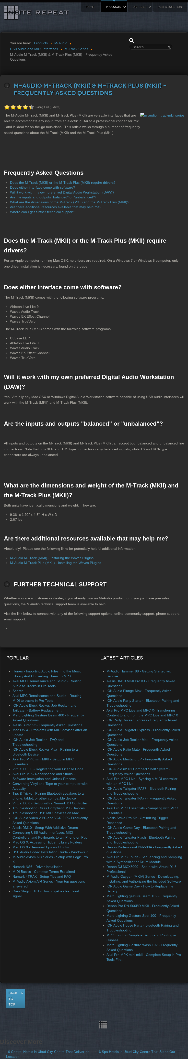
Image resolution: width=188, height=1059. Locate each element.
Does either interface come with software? (42, 187)
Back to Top (13, 998)
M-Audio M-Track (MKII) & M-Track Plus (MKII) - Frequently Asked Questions (90, 89)
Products (113, 7)
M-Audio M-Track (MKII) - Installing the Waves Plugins (52, 558)
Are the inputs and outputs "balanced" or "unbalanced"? (53, 197)
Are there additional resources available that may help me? (55, 207)
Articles (139, 7)
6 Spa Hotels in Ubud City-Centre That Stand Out (137, 1052)
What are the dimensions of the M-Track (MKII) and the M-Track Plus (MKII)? (69, 202)
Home (90, 7)
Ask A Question (170, 7)
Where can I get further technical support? (42, 212)
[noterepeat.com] (94, 1024)
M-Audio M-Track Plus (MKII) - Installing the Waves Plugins (55, 563)
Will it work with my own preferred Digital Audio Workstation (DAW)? (62, 192)
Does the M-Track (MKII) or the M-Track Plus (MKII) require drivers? (63, 182)
